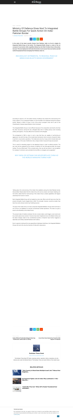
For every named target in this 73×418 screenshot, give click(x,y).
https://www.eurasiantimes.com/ (36, 355)
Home (14, 25)
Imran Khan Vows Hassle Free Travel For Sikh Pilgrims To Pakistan (49, 338)
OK (58, 416)
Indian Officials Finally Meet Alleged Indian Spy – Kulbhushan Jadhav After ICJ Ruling (24, 338)
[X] (34, 39)
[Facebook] (31, 39)
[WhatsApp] (37, 39)
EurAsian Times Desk (18, 35)
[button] (15, 2)
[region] (36, 15)
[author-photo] (36, 351)
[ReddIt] (41, 39)
